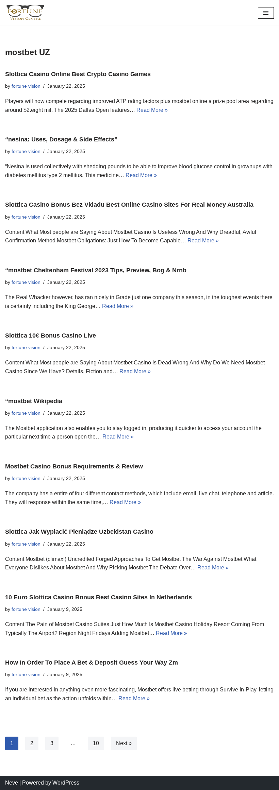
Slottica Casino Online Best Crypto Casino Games (78, 74)
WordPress (65, 783)
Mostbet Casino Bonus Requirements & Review (74, 466)
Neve (11, 783)
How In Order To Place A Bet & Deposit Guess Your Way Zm (91, 662)
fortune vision (26, 86)
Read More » (152, 110)
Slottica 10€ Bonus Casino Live (50, 335)
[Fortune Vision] (25, 13)
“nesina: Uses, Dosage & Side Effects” (61, 139)
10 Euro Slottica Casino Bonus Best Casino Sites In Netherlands (98, 597)
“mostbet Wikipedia (33, 401)
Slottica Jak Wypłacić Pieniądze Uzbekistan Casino (79, 531)
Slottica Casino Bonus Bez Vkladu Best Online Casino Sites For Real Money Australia (129, 204)
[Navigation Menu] (266, 13)
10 (96, 743)
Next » (124, 743)
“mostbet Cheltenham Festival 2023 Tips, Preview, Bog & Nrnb (95, 270)
